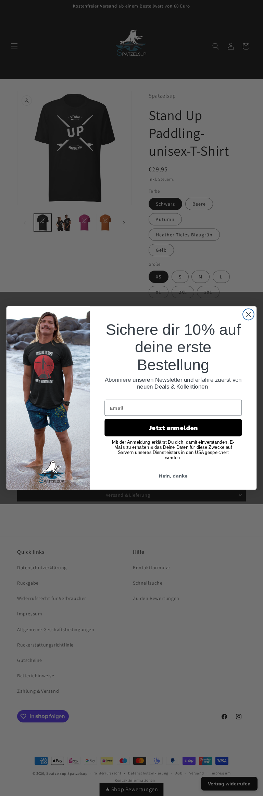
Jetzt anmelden (173, 427)
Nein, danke (173, 475)
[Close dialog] (248, 314)
